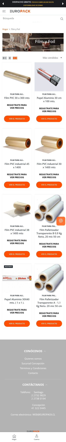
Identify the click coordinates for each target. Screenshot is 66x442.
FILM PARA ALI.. (17, 94)
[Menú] (4, 11)
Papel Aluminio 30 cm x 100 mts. (49, 99)
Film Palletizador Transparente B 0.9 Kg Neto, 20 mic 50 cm (49, 233)
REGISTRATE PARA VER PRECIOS (17, 311)
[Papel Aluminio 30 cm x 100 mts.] (49, 76)
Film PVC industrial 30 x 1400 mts (49, 165)
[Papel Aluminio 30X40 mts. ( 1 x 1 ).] (16, 278)
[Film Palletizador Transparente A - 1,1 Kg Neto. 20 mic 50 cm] (49, 278)
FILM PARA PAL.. (49, 226)
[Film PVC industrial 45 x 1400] (16, 142)
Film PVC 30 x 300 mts (16, 97)
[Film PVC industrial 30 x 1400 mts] (49, 142)
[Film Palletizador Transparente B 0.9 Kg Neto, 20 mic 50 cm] (49, 208)
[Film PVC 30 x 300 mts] (16, 76)
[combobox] (34, 18)
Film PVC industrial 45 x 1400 (17, 165)
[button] (3, 3)
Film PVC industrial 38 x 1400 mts (17, 231)
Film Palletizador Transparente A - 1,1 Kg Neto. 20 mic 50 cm (49, 303)
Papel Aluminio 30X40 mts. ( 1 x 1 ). (16, 301)
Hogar (5, 29)
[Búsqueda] (61, 19)
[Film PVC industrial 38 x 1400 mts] (16, 208)
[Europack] (20, 11)
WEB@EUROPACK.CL (44, 414)
